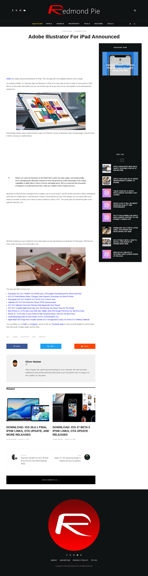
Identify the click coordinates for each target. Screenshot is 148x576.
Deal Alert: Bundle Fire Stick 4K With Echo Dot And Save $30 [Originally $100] (34, 459)
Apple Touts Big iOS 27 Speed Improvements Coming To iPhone (125, 180)
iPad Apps (42, 336)
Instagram (34, 324)
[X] (16, 10)
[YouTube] (24, 10)
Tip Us (94, 560)
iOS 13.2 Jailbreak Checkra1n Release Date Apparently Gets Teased (34, 305)
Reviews (99, 24)
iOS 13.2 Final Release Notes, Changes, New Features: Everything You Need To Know (41, 296)
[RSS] (130, 24)
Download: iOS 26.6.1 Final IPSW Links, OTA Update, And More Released (27, 431)
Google (60, 24)
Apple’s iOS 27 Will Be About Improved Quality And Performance (125, 205)
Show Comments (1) (49, 480)
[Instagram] (20, 10)
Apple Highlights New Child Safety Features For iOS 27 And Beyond (125, 168)
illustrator (25, 336)
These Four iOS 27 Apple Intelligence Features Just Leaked (125, 193)
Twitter (24, 324)
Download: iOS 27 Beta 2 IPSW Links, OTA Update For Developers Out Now (125, 229)
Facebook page (58, 324)
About (54, 560)
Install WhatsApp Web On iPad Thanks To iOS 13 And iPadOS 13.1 (33, 317)
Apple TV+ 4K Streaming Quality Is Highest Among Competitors (67, 458)
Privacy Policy (80, 560)
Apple (49, 24)
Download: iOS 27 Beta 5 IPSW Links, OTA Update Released (71, 431)
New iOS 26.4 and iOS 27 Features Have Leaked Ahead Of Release (125, 254)
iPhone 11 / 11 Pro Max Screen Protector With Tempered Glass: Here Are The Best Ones (41, 314)
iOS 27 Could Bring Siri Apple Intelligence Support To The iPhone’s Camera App (125, 217)
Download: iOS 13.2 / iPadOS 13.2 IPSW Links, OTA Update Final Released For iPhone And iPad (44, 294)
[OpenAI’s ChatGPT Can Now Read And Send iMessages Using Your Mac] (120, 64)
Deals (111, 24)
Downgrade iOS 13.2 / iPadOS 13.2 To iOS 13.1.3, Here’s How (31, 299)
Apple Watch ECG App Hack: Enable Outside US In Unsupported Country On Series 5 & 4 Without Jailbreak (48, 320)
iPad (34, 336)
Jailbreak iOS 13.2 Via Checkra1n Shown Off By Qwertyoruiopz (32, 302)
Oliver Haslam (67, 31)
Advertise (65, 560)
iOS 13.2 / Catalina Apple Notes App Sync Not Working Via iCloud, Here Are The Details (41, 308)
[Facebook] (12, 10)
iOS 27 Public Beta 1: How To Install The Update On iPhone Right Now (125, 242)
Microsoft (74, 24)
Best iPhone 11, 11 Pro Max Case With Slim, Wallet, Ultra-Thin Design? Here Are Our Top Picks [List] (46, 311)
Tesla (87, 24)
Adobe (8, 79)
